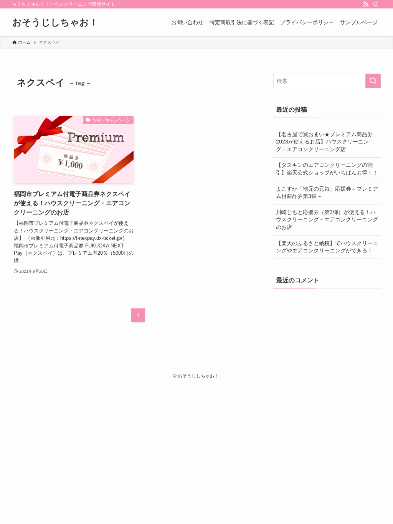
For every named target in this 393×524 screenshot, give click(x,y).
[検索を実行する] (373, 81)
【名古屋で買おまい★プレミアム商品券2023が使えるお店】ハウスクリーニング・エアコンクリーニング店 (324, 141)
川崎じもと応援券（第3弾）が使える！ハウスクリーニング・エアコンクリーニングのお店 (327, 219)
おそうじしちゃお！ (55, 22)
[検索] (376, 4)
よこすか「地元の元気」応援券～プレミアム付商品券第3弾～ (327, 192)
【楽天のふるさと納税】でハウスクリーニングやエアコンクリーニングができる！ (327, 247)
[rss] (366, 4)
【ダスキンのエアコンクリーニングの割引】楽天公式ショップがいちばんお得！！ (327, 169)
